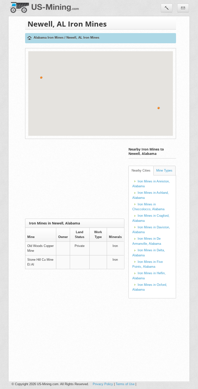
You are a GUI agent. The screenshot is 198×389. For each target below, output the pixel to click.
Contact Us (183, 8)
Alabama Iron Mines (49, 37)
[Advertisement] (111, 179)
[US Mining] (29, 38)
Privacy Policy (103, 384)
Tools (166, 8)
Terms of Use (125, 384)
